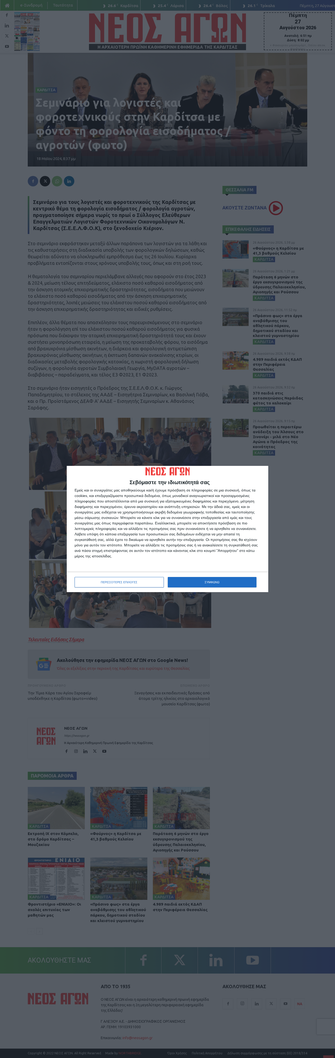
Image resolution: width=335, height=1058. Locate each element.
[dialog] (167, 529)
